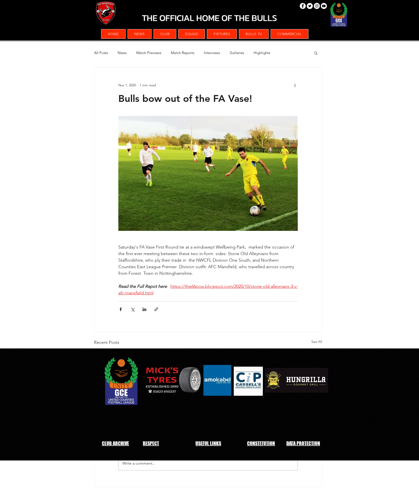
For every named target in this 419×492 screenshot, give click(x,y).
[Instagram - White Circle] (317, 6)
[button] (289, 34)
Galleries (237, 53)
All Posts (101, 53)
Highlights (262, 53)
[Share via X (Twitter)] (132, 309)
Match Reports (182, 53)
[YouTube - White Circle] (324, 6)
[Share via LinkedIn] (144, 309)
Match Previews (148, 53)
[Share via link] (156, 309)
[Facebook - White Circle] (303, 6)
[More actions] (295, 85)
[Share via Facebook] (120, 309)
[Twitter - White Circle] (310, 6)
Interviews (212, 53)
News (122, 53)
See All (316, 341)
